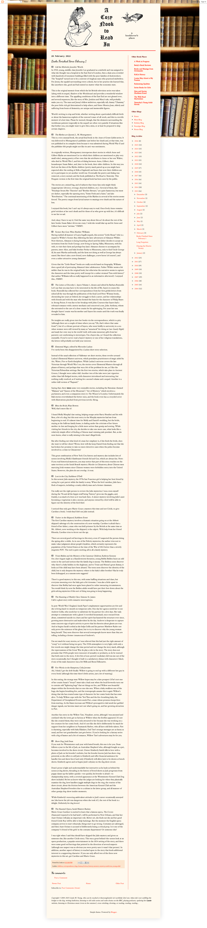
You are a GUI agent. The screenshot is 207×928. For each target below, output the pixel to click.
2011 (136, 261)
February (140, 233)
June (139, 217)
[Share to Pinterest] (88, 863)
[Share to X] (83, 863)
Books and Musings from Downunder (143, 70)
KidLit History (139, 74)
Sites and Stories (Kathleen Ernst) (140, 92)
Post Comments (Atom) (71, 888)
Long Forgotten (142, 242)
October (140, 202)
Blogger (114, 912)
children (60, 866)
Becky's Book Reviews (142, 65)
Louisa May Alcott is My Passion (143, 79)
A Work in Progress (141, 61)
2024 (137, 149)
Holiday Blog (139, 123)
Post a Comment (60, 878)
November (141, 198)
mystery (102, 866)
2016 (137, 179)
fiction (85, 866)
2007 (137, 277)
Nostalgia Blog (139, 126)
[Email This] (79, 863)
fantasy (80, 866)
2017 (137, 175)
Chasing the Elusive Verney (143, 247)
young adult (116, 866)
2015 (137, 183)
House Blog (138, 129)
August (140, 210)
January (140, 253)
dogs (76, 866)
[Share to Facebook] (86, 863)
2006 (137, 281)
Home (88, 883)
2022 (137, 156)
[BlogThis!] (81, 863)
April (139, 225)
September (141, 206)
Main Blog (138, 119)
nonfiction (108, 866)
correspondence (68, 866)
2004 (137, 288)
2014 (137, 187)
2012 (137, 258)
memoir (96, 866)
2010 (137, 265)
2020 (137, 164)
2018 (137, 172)
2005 (137, 285)
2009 (137, 269)
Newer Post (56, 883)
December (141, 194)
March (139, 229)
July (138, 213)
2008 (137, 273)
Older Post (120, 883)
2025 (137, 145)
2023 (137, 152)
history (90, 866)
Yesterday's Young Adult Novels (143, 103)
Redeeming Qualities (142, 84)
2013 (136, 191)
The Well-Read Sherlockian (140, 98)
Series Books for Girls (142, 87)
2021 (137, 160)
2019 (137, 168)
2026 (137, 141)
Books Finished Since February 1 (144, 237)
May (139, 221)
